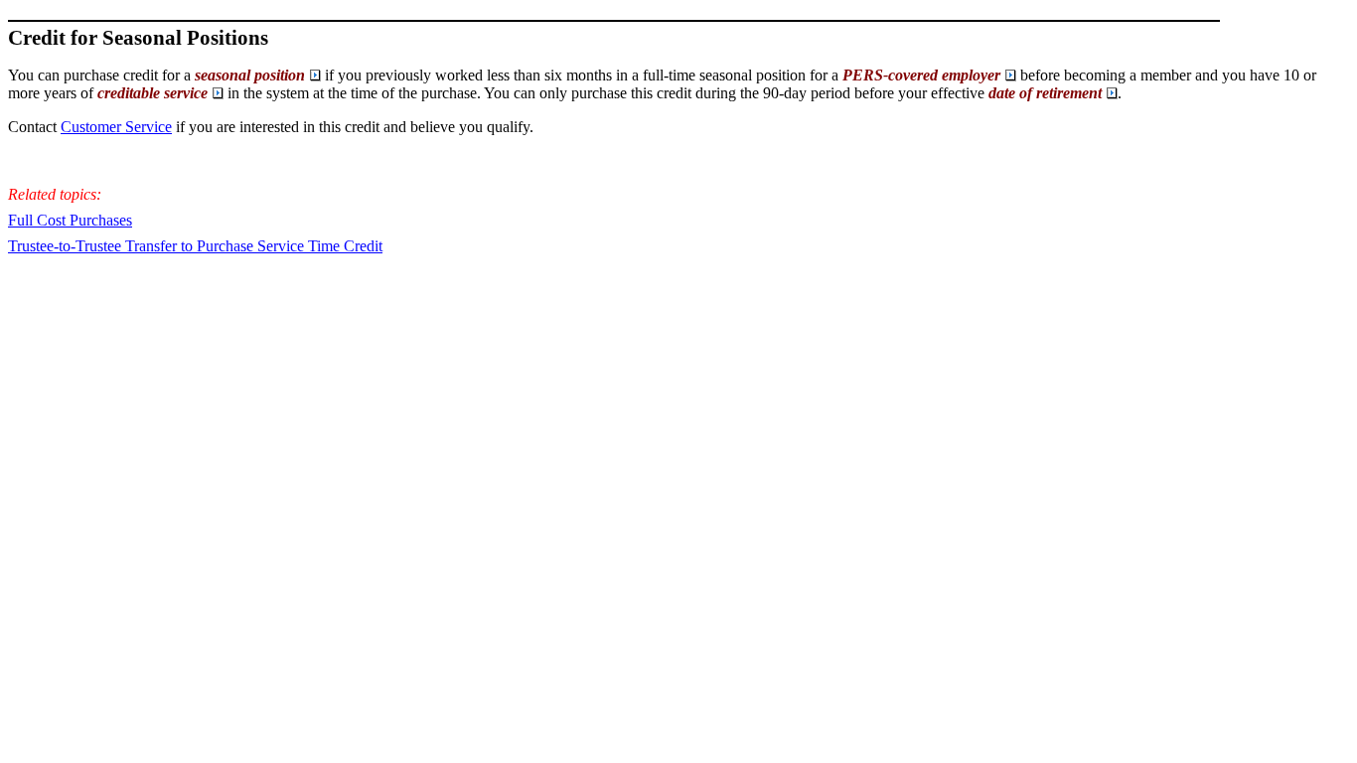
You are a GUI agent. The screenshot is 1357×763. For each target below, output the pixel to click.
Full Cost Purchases (70, 220)
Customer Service (116, 126)
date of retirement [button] (1045, 92)
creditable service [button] (152, 92)
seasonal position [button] (250, 75)
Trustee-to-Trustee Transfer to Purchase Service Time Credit (195, 245)
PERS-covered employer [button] (921, 75)
